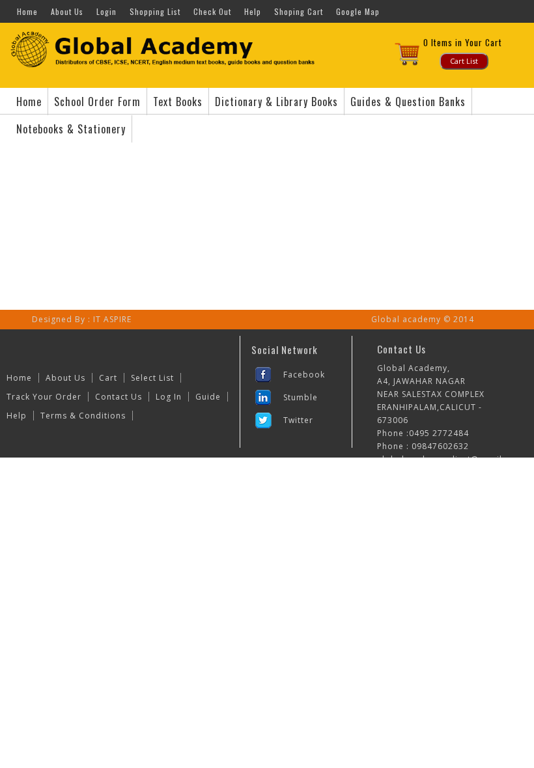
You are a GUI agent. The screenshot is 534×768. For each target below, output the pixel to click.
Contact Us (118, 396)
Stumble (300, 397)
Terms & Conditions (83, 415)
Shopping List (155, 11)
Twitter (298, 420)
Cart (108, 377)
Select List (152, 377)
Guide (208, 396)
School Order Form (97, 101)
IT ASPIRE (112, 319)
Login (106, 11)
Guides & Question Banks (408, 101)
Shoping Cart (298, 11)
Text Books (178, 101)
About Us (67, 11)
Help (252, 11)
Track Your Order (44, 396)
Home (27, 11)
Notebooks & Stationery (71, 129)
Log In (169, 396)
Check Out (212, 11)
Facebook (304, 374)
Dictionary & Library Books (276, 101)
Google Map (358, 11)
